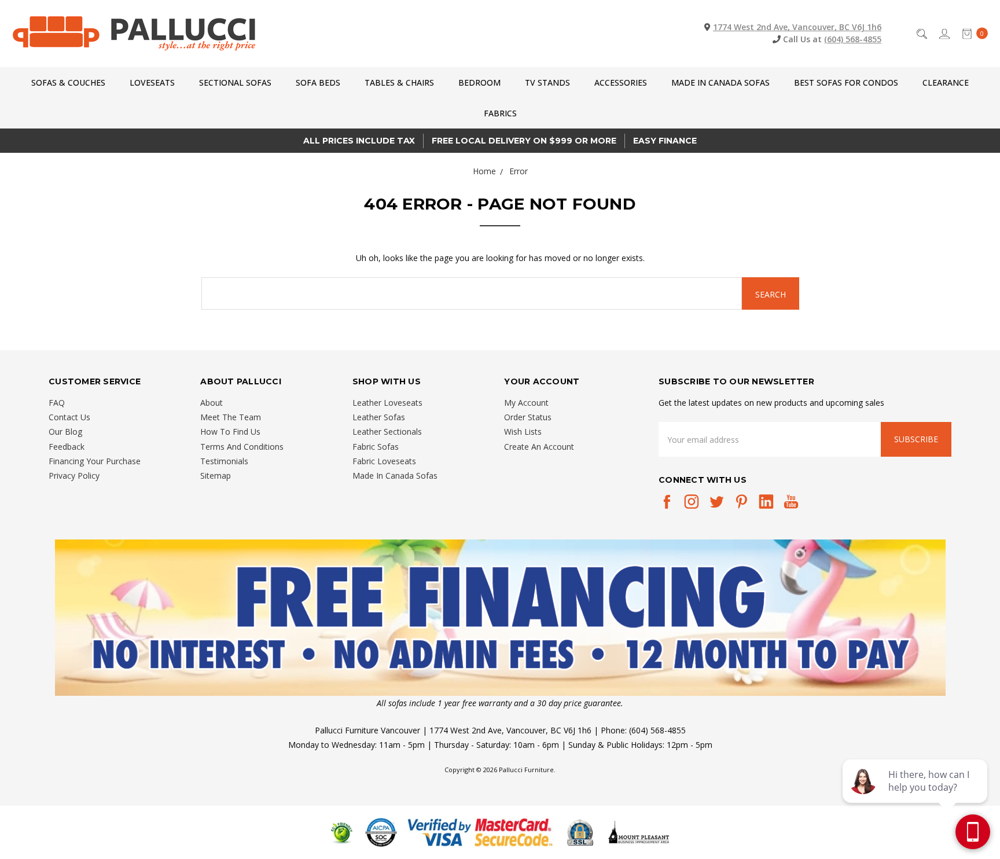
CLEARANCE (945, 82)
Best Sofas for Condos (846, 82)
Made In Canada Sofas (720, 82)
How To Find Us (230, 431)
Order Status (528, 417)
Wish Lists (523, 431)
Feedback (66, 446)
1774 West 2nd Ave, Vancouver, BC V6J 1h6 (797, 26)
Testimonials (224, 461)
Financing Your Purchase (95, 461)
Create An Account (539, 446)
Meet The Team (230, 417)
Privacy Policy (74, 475)
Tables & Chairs (399, 82)
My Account (526, 402)
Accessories (620, 82)
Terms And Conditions (242, 446)
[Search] (921, 33)
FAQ (57, 402)
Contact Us (69, 417)
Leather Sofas (378, 417)
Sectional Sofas (235, 82)
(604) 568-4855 (852, 39)
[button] (500, 617)
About (211, 402)
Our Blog (65, 431)
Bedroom (479, 82)
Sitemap (215, 475)
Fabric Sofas (375, 446)
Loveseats (152, 82)
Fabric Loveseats (384, 461)
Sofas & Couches (68, 82)
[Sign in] (943, 33)
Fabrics (500, 113)
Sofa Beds (318, 82)
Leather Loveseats (387, 402)
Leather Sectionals (387, 431)
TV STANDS (547, 82)
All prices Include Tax (359, 140)
